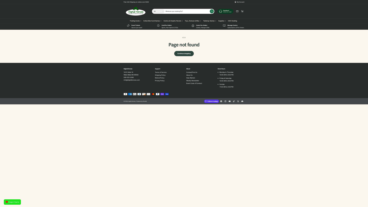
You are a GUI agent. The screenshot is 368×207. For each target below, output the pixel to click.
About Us (189, 75)
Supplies (221, 21)
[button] (242, 11)
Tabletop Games (208, 21)
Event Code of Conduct (194, 83)
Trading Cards (135, 21)
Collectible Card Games (151, 21)
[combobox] (189, 11)
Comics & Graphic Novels (172, 21)
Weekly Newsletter (192, 81)
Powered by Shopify (141, 101)
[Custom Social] (242, 101)
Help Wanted (190, 78)
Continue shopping (184, 53)
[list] (184, 26)
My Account (240, 2)
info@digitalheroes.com (132, 80)
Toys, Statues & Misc (192, 21)
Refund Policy (159, 78)
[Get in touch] (237, 11)
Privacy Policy (159, 81)
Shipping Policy (160, 75)
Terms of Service (161, 72)
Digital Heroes (132, 101)
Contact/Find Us (191, 72)
